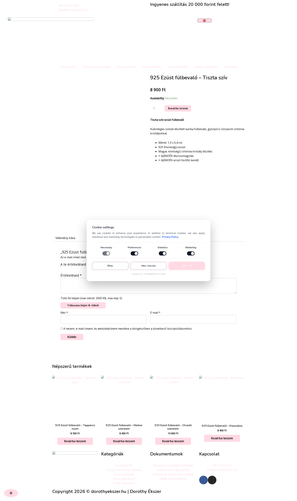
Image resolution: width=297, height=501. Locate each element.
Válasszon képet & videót (83, 305)
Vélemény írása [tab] (65, 238)
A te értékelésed (74, 264)
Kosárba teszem (178, 108)
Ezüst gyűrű (68, 67)
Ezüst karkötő (126, 67)
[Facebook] (203, 480)
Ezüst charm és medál (97, 67)
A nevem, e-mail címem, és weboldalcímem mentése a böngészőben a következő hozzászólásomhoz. (127, 329)
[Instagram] (212, 480)
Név (64, 313)
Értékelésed (71, 275)
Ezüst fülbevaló (178, 67)
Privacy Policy (170, 236)
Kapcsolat (230, 67)
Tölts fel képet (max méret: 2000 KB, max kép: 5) (91, 298)
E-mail (155, 313)
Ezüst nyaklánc (151, 67)
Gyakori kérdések (206, 67)
